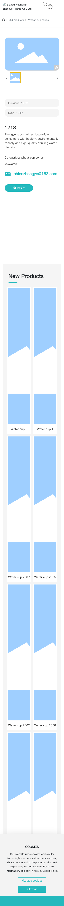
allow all (32, 889)
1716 (19, 113)
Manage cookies (32, 880)
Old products (16, 20)
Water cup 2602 (19, 725)
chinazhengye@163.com (35, 173)
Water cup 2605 (45, 577)
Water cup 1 (45, 429)
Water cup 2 (19, 429)
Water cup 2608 (45, 725)
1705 (24, 103)
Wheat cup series (38, 20)
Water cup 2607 (19, 577)
